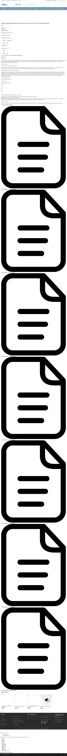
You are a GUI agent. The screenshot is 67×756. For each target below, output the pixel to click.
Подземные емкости (24, 8)
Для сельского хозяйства (60, 8)
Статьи (28, 718)
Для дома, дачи (51, 8)
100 (7, 53)
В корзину (3, 28)
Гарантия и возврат (15, 0)
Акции (10, 8)
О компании (2, 0)
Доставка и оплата (8, 0)
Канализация (36, 8)
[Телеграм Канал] (43, 723)
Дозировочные (9, 40)
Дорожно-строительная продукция (18, 721)
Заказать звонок (17, 5)
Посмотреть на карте (44, 721)
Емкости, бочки (16, 8)
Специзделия (15, 723)
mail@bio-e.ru (57, 717)
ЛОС (30, 8)
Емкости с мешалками (13, 55)
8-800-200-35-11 (58, 715)
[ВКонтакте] (41, 723)
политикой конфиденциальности (44, 728)
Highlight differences (6, 735)
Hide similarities (5, 734)
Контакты (20, 0)
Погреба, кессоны (43, 8)
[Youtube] (45, 723)
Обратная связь (5, 754)
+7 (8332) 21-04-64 (18, 4)
